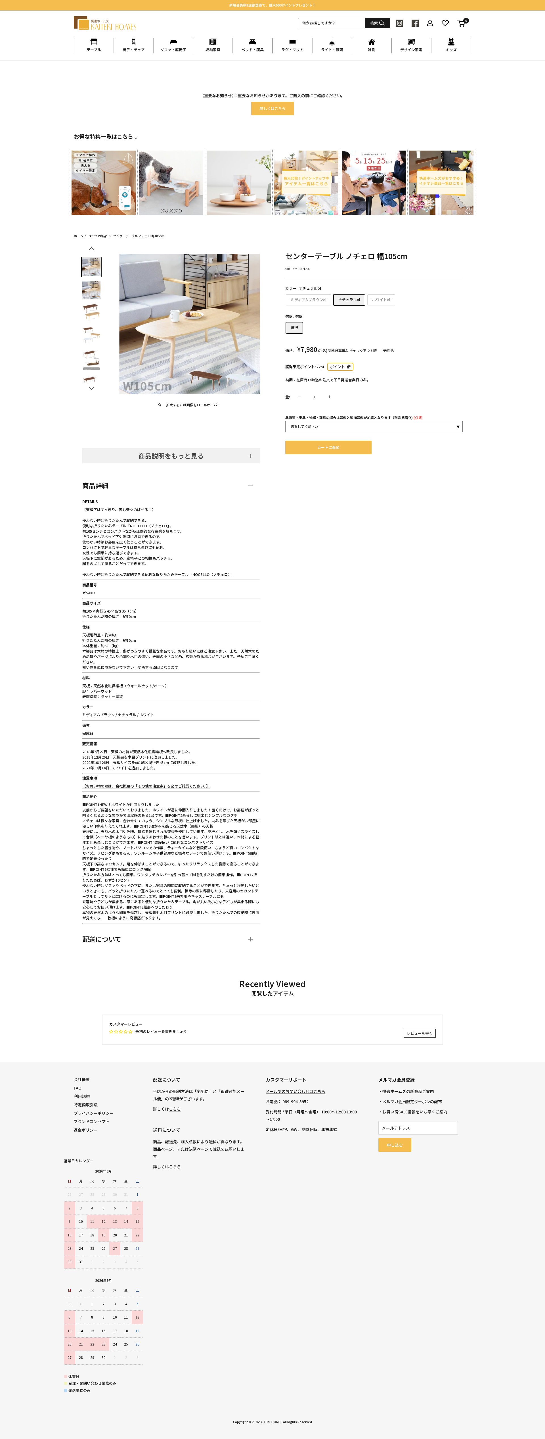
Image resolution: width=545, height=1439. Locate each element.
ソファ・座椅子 (173, 49)
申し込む (395, 1145)
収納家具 (213, 49)
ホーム (78, 236)
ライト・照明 (332, 49)
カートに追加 (328, 447)
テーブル (94, 49)
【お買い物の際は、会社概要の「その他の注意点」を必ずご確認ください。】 (146, 786)
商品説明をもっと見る (171, 456)
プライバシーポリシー (94, 1113)
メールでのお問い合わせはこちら (295, 1091)
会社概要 (82, 1079)
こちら (175, 1109)
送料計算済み (338, 350)
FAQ (77, 1088)
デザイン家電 (411, 49)
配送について (101, 939)
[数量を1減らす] (299, 397)
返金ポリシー (86, 1130)
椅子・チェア (134, 49)
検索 (374, 23)
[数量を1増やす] (330, 397)
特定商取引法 (86, 1104)
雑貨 (371, 49)
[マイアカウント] (430, 23)
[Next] (471, 177)
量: (287, 396)
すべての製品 (98, 236)
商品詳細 (95, 485)
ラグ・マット (292, 49)
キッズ (451, 49)
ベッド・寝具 (253, 49)
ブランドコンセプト (92, 1121)
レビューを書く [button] (420, 1033)
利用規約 (82, 1096)
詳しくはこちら (273, 108)
